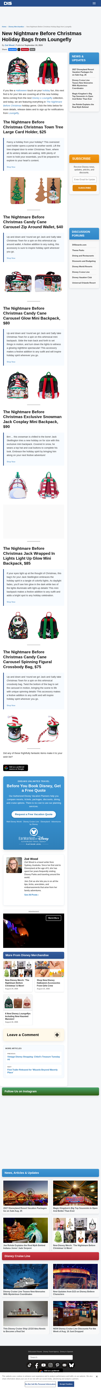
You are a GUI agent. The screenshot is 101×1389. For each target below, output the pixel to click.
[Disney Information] (8, 3)
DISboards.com (79, 245)
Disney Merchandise (16, 27)
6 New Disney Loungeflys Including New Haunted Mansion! (18, 1016)
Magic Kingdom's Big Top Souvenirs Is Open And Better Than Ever (82, 96)
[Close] (97, 1376)
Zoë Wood (9, 45)
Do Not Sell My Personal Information (40, 1384)
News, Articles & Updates (22, 1172)
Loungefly (14, 113)
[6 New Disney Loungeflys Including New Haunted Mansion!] (17, 1002)
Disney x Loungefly (42, 98)
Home (4, 27)
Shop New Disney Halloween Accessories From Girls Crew (48, 983)
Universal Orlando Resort (84, 283)
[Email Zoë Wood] (26, 900)
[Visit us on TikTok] (29, 1365)
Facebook (12, 49)
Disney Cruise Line (81, 272)
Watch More (53, 918)
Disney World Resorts (82, 266)
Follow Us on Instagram (21, 1091)
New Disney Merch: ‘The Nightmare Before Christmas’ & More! (17, 983)
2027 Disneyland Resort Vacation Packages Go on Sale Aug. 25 (83, 72)
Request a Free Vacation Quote (33, 814)
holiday (46, 90)
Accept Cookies (66, 1384)
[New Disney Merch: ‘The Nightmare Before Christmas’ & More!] (17, 969)
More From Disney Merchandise (27, 955)
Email (32, 49)
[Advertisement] (33, 521)
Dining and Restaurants (83, 256)
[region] (50, 1380)
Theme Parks (78, 250)
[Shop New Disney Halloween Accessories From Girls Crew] (49, 969)
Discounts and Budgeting (84, 261)
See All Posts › (31, 895)
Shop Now (11, 167)
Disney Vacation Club (82, 277)
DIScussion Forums (35, 1352)
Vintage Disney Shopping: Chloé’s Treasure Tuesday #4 (33, 1057)
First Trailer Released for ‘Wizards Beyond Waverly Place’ (32, 1070)
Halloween (21, 90)
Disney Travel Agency (51, 1352)
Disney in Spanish (66, 1352)
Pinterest (25, 49)
